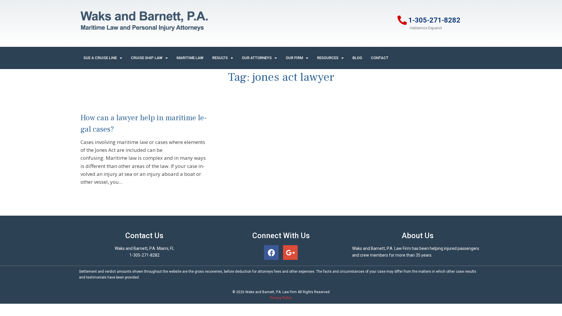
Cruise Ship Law (146, 58)
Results (220, 58)
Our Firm (294, 58)
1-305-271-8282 (434, 20)
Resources (327, 58)
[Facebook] (271, 252)
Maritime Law (190, 58)
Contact (379, 58)
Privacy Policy (281, 298)
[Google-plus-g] (290, 252)
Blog (357, 58)
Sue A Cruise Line (100, 58)
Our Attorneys (257, 58)
